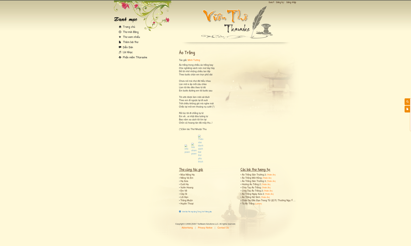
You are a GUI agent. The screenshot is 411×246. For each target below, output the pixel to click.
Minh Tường (194, 60)
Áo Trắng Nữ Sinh (251, 197)
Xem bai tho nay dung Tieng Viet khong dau (197, 211)
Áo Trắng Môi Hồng (252, 177)
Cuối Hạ (184, 184)
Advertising (187, 227)
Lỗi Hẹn (184, 197)
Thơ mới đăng (130, 32)
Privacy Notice (205, 227)
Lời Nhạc (127, 52)
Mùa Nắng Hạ (187, 174)
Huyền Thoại (186, 203)
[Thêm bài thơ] (407, 109)
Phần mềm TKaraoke (134, 57)
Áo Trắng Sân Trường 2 (254, 174)
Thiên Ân (271, 174)
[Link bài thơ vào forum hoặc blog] (194, 148)
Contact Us (223, 227)
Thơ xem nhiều (131, 37)
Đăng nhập (291, 2)
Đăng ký (280, 2)
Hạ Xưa (184, 181)
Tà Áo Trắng (248, 203)
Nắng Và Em (186, 177)
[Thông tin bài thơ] (187, 148)
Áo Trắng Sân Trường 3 (254, 181)
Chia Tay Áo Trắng (251, 187)
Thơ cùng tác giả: (191, 169)
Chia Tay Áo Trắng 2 (252, 190)
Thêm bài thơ (130, 42)
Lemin (258, 203)
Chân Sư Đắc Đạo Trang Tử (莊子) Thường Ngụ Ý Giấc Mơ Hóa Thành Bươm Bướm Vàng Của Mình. (293, 200)
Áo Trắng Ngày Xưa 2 (253, 193)
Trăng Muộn (186, 200)
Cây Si (183, 193)
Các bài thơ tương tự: (255, 169)
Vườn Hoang (186, 187)
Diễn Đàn (127, 47)
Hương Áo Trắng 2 (251, 184)
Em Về (183, 190)
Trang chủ (128, 26)
